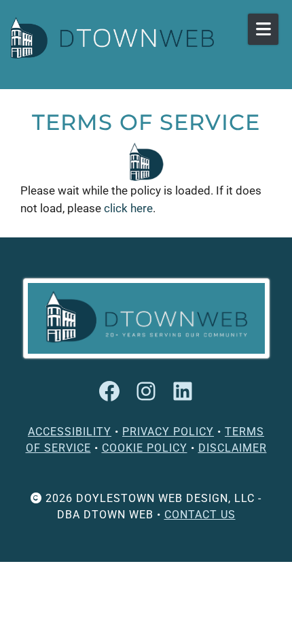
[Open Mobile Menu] (263, 29)
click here (128, 208)
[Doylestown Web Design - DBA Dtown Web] (112, 38)
